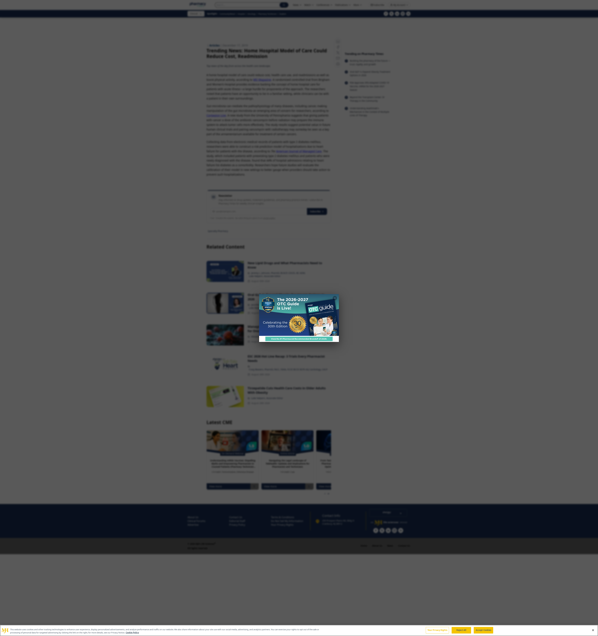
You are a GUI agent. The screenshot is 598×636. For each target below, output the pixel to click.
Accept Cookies (483, 630)
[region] (299, 630)
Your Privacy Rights (437, 630)
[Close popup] (335, 298)
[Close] (593, 630)
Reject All (461, 630)
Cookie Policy (132, 632)
